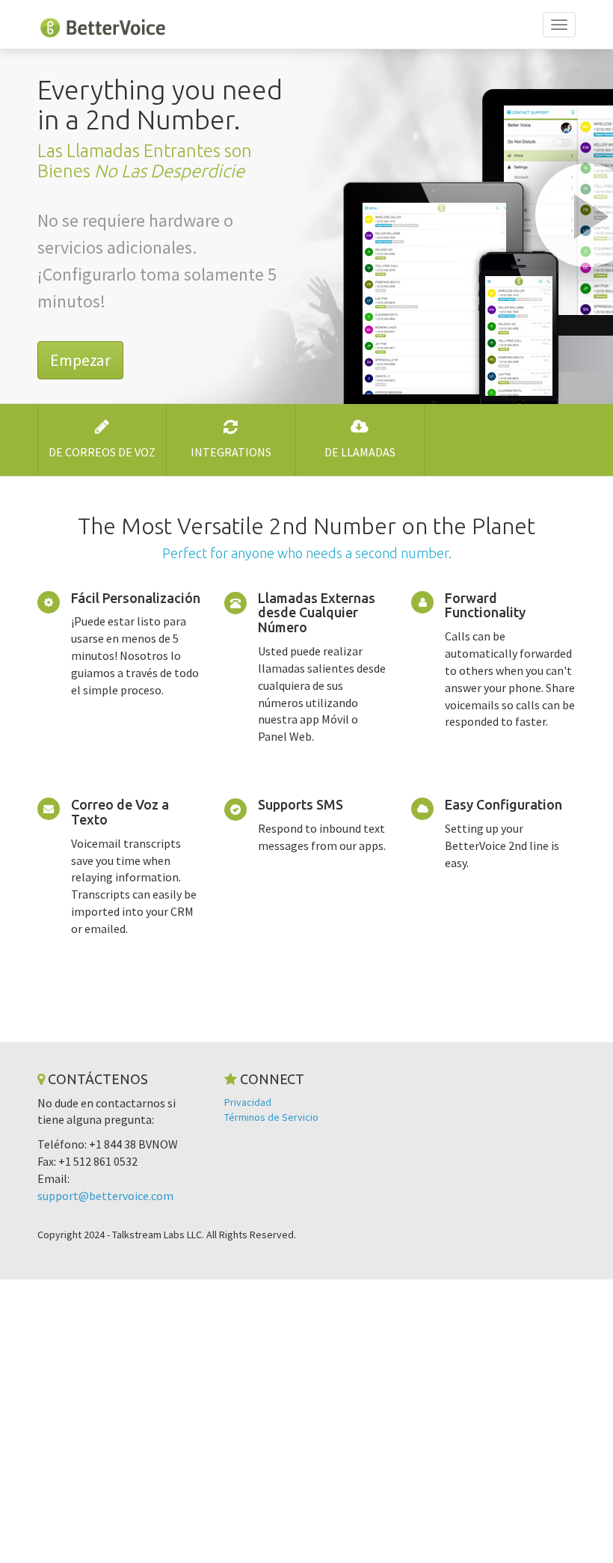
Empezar (80, 359)
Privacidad (247, 1102)
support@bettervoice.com (105, 1195)
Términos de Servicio (271, 1117)
